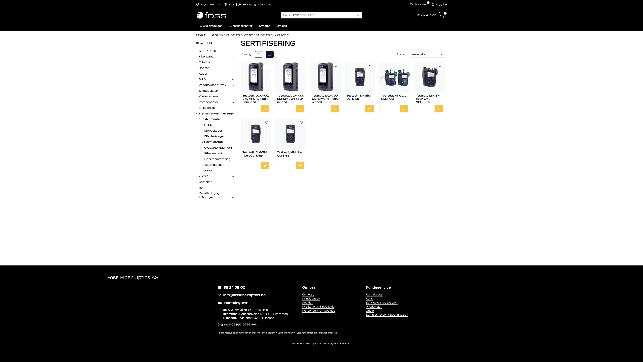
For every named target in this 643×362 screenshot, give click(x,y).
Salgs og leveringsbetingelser (387, 314)
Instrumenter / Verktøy (216, 113)
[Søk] (358, 15)
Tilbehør (205, 62)
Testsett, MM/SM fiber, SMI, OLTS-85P (428, 98)
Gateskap (205, 182)
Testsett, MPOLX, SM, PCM (393, 97)
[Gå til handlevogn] (442, 16)
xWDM (203, 176)
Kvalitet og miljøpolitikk (318, 306)
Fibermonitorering (217, 159)
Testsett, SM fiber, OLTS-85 (359, 97)
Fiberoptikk (204, 43)
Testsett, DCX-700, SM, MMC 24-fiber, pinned (290, 98)
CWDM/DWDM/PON (218, 147)
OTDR (208, 125)
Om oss (282, 25)
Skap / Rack (207, 50)
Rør (201, 187)
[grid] (270, 54)
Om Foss (308, 294)
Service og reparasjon (256, 4)
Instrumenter (211, 119)
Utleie (370, 310)
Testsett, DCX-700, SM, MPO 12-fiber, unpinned (255, 98)
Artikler (307, 302)
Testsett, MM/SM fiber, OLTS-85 (254, 154)
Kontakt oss (374, 294)
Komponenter (209, 102)
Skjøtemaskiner (213, 164)
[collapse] (233, 51)
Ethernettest (213, 153)
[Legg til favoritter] (266, 66)
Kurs (231, 4)
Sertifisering (213, 142)
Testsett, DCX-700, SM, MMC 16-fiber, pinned (325, 98)
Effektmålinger (214, 136)
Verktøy (207, 170)
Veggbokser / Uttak (212, 85)
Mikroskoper (213, 130)
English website (210, 4)
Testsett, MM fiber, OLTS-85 (290, 154)
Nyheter (264, 25)
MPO (202, 79)
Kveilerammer (209, 96)
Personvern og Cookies (318, 310)
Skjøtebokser (208, 90)
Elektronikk (207, 107)
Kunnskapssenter (241, 25)
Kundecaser (311, 298)
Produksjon (374, 306)
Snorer (204, 68)
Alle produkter (212, 25)
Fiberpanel (206, 56)
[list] (258, 54)
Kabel (203, 73)
